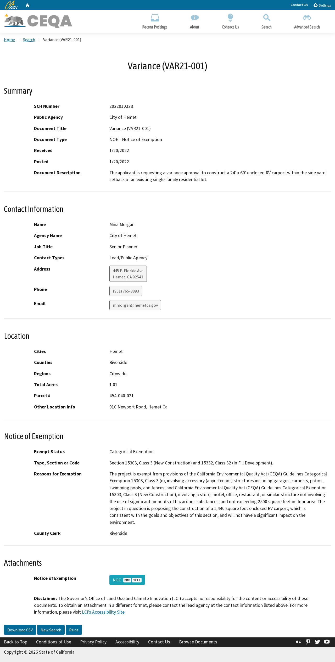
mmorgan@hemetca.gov (135, 305)
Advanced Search (307, 27)
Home (9, 39)
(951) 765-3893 (126, 291)
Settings (324, 5)
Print (74, 629)
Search (266, 27)
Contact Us (299, 4)
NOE (126, 579)
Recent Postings (155, 27)
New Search (51, 629)
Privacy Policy (93, 642)
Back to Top (15, 642)
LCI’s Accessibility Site (103, 612)
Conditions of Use (53, 642)
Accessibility (127, 642)
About (194, 27)
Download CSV (20, 629)
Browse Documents (198, 642)
